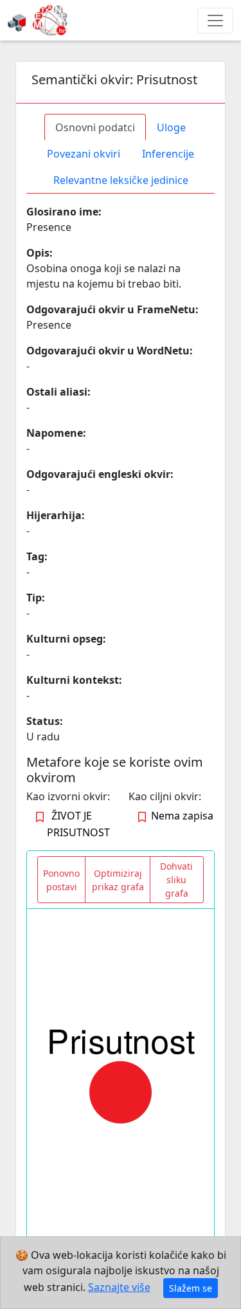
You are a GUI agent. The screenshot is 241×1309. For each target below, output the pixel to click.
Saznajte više (119, 1287)
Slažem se (190, 1288)
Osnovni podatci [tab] (95, 127)
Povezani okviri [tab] (83, 154)
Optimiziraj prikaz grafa (118, 880)
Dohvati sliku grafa (176, 879)
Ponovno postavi (61, 880)
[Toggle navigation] (215, 20)
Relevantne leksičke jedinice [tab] (120, 180)
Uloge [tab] (171, 127)
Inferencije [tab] (168, 154)
